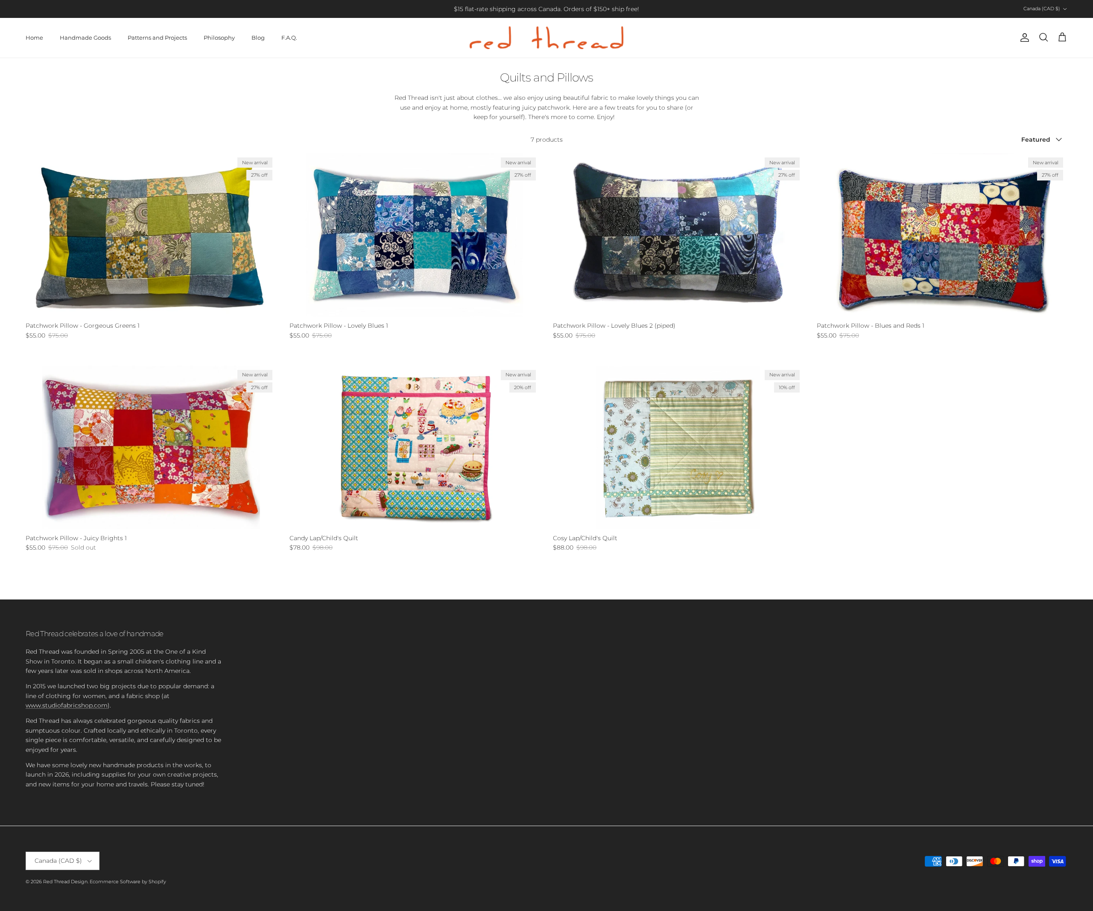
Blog (258, 37)
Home (34, 37)
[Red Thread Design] (546, 37)
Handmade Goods (85, 37)
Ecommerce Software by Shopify (128, 882)
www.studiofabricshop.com (67, 705)
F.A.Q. (289, 37)
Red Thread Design (65, 882)
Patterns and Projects (157, 37)
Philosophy (219, 37)
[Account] (1023, 37)
